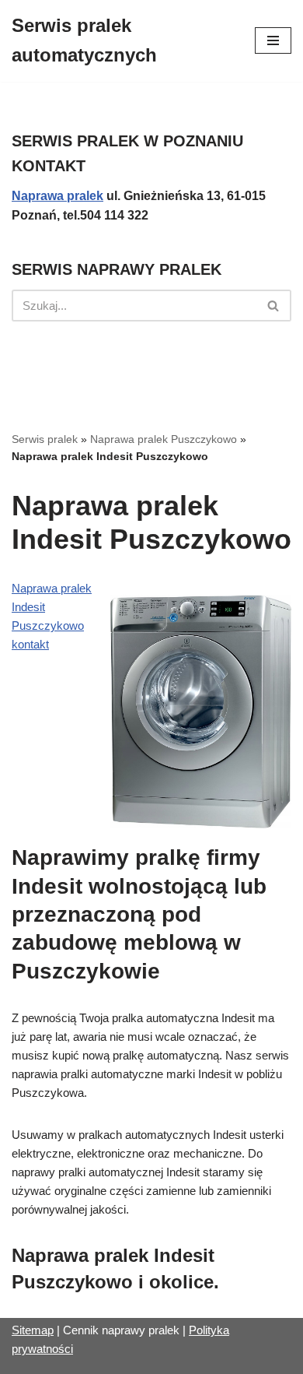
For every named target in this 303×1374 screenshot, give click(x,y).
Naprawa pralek (57, 195)
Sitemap (33, 1330)
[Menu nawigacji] (273, 40)
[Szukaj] (273, 306)
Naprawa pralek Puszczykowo (163, 439)
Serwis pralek (45, 439)
